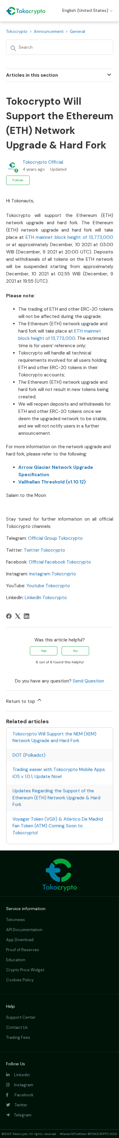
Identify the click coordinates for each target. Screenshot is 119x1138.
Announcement (48, 31)
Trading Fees (18, 1037)
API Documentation (24, 929)
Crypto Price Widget (25, 969)
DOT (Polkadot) (29, 755)
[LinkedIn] (26, 616)
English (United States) (86, 10)
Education (15, 959)
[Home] (25, 11)
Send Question (88, 681)
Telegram (20, 1115)
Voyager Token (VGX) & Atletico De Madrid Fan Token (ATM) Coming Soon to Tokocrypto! (58, 826)
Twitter (18, 1105)
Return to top (21, 701)
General (77, 31)
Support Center (21, 1017)
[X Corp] (17, 616)
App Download (20, 939)
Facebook (21, 1095)
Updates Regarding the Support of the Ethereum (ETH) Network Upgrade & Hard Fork (56, 798)
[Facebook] (9, 616)
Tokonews (15, 919)
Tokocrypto (16, 31)
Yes (44, 650)
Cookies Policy (20, 980)
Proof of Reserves (22, 949)
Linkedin (19, 1074)
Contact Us (17, 1027)
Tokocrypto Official (43, 162)
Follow (18, 180)
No (75, 650)
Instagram (21, 1084)
